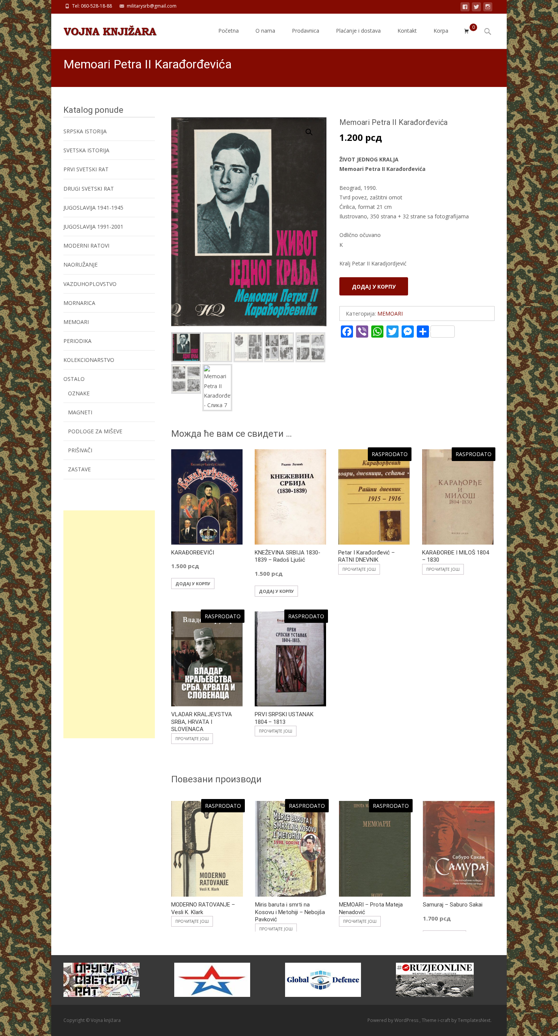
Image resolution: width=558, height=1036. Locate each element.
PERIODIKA (77, 340)
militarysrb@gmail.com (152, 6)
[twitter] (476, 8)
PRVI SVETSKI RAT (86, 169)
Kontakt (407, 30)
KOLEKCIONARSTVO (88, 359)
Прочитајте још (359, 569)
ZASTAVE (79, 469)
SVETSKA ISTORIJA (86, 150)
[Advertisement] (109, 624)
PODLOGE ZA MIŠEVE (95, 431)
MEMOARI (390, 313)
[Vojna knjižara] (104, 29)
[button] (313, 129)
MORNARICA (79, 302)
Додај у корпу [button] (192, 583)
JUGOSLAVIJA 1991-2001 (93, 226)
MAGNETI (80, 412)
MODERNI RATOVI (86, 245)
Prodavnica (305, 30)
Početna (228, 30)
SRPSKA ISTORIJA (85, 131)
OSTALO (74, 378)
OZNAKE (79, 393)
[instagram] (487, 8)
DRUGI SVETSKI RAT (88, 188)
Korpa (440, 30)
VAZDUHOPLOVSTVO (90, 283)
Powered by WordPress (393, 1020)
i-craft (444, 1020)
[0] (466, 31)
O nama (265, 30)
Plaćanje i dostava (358, 30)
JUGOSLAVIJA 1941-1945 (93, 207)
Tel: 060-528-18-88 (92, 6)
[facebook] (465, 8)
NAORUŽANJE (80, 264)
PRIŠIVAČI (80, 450)
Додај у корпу (374, 286)
